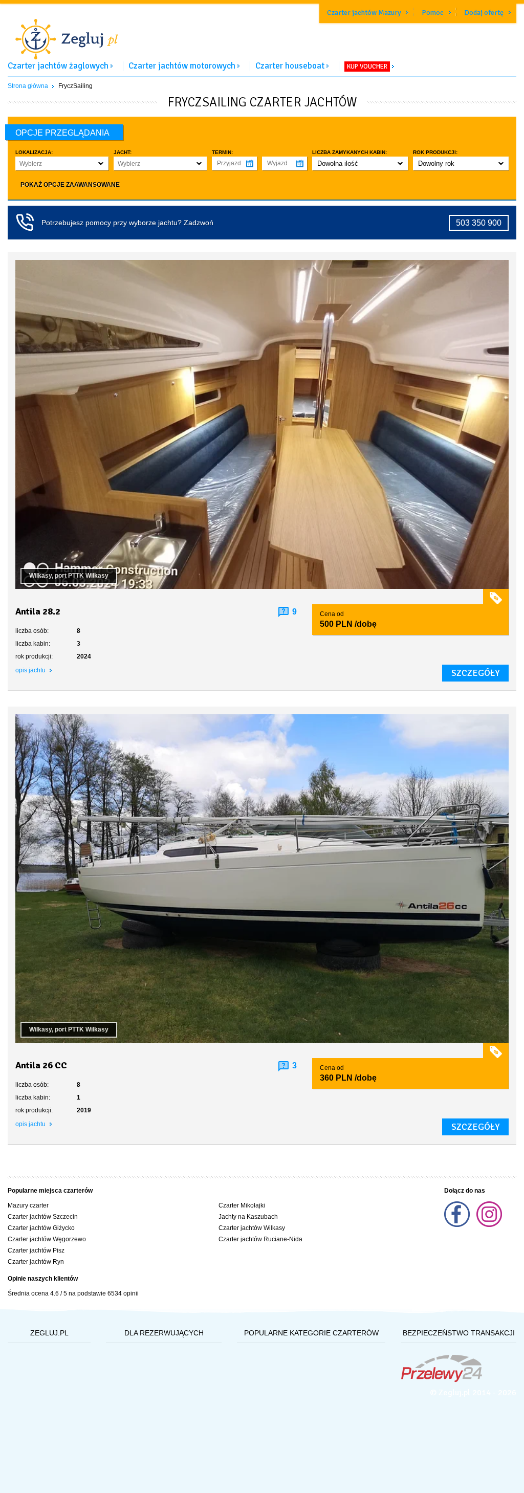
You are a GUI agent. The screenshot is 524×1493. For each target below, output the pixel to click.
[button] (61, 163)
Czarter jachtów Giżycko (41, 1228)
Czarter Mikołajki (242, 1205)
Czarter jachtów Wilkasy (252, 1228)
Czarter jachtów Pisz (36, 1250)
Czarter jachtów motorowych (181, 65)
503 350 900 (478, 222)
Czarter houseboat (289, 65)
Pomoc (433, 12)
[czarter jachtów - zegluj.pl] (262, 33)
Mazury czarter (28, 1205)
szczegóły (475, 672)
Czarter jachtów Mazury (364, 12)
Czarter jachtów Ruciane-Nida (260, 1239)
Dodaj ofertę (484, 12)
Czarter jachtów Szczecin (43, 1216)
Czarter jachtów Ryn (36, 1261)
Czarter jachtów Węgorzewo (47, 1239)
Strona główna (28, 86)
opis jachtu (31, 670)
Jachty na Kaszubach (248, 1216)
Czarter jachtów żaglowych (58, 65)
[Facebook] (457, 1224)
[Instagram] (489, 1224)
